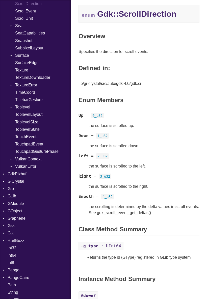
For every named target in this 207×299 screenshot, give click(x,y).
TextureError (26, 85)
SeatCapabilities (30, 33)
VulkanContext (28, 159)
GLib (12, 196)
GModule (16, 203)
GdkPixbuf (17, 174)
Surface (22, 55)
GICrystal (16, 181)
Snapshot (23, 41)
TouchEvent (25, 137)
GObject (15, 211)
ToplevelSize (26, 122)
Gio (11, 188)
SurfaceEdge (27, 63)
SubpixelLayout (29, 48)
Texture (21, 70)
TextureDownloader (32, 77)
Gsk (11, 225)
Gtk (11, 233)
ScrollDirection (28, 4)
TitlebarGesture (29, 100)
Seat (19, 26)
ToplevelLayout (28, 114)
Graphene (16, 218)
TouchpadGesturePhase (37, 151)
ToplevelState (27, 129)
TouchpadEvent (29, 144)
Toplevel (22, 107)
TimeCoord (25, 92)
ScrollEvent (25, 11)
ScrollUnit (24, 18)
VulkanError (25, 166)
